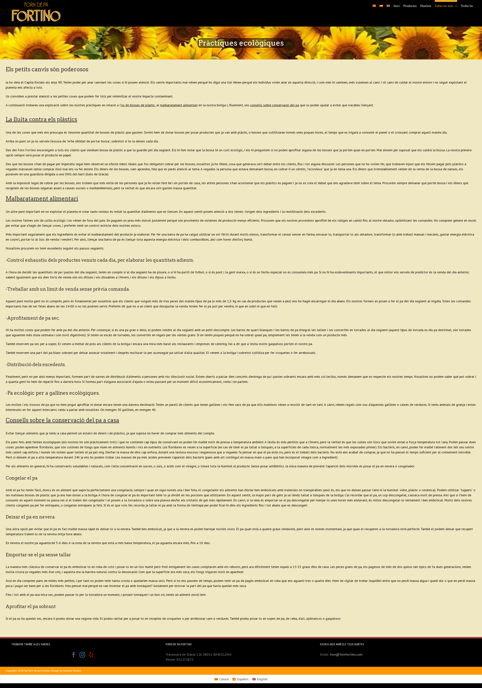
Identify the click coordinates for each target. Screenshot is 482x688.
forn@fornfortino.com (346, 654)
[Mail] (99, 655)
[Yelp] (91, 655)
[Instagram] (82, 655)
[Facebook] (73, 655)
